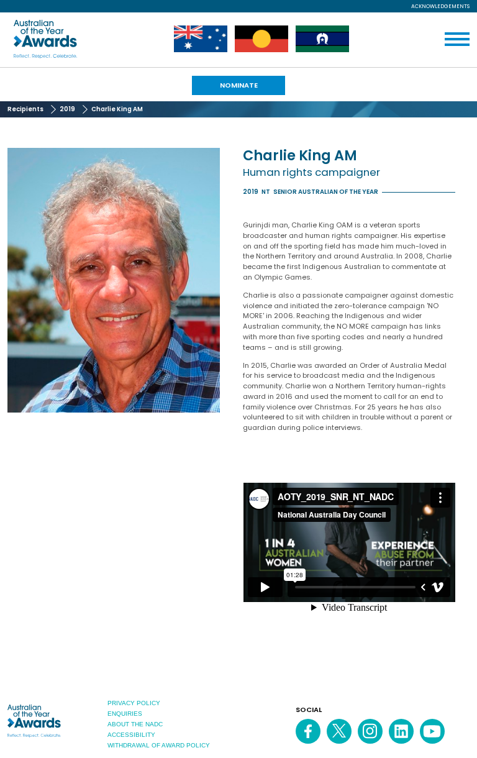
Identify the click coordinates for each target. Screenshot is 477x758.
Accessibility (131, 734)
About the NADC (135, 724)
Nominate (239, 85)
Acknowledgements (440, 6)
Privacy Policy (133, 703)
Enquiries (124, 713)
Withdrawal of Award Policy (158, 745)
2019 (67, 109)
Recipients (25, 109)
